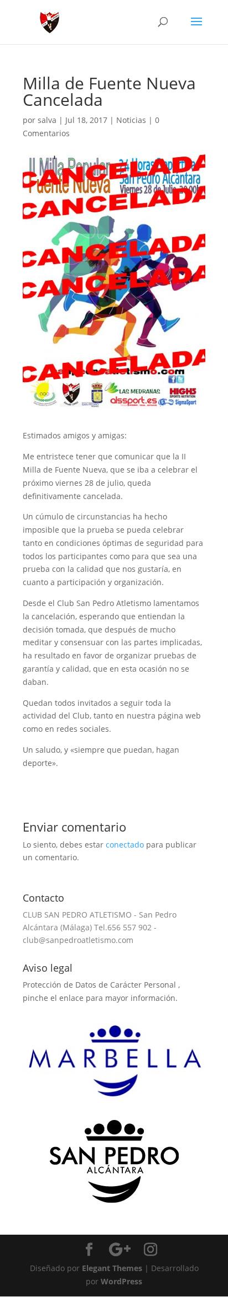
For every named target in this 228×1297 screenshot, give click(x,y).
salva (47, 120)
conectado (125, 844)
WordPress (121, 1281)
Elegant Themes (112, 1268)
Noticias (131, 120)
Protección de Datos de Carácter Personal (100, 984)
